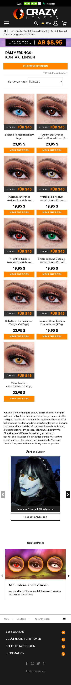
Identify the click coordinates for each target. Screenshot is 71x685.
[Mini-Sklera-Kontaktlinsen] (35, 574)
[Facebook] (26, 663)
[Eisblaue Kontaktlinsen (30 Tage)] (19, 123)
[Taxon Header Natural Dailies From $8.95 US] (35, 42)
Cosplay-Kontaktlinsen (53, 31)
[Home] (5, 31)
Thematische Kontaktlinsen (23, 31)
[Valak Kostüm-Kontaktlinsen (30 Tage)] (19, 372)
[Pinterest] (44, 663)
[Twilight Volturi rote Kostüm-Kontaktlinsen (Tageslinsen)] (19, 247)
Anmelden (44, 618)
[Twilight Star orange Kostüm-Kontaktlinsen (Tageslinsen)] (19, 185)
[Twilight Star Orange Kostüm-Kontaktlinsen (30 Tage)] (52, 123)
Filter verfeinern (35, 66)
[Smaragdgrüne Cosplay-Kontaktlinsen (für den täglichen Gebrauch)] (52, 247)
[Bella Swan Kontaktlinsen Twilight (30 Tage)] (19, 309)
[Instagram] (32, 663)
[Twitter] (38, 663)
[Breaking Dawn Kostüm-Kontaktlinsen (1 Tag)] (52, 309)
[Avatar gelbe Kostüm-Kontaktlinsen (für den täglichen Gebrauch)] (52, 185)
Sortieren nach (17, 81)
